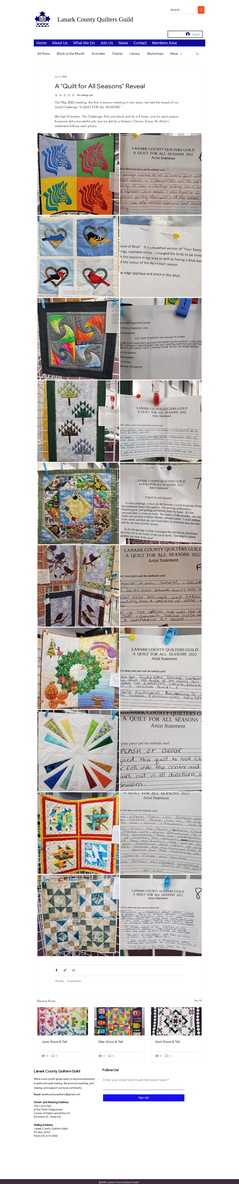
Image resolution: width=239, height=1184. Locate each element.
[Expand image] (78, 174)
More (174, 54)
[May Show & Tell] (119, 1021)
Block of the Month (71, 54)
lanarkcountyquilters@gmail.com (60, 1094)
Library (135, 54)
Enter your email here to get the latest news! (135, 1079)
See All (198, 1000)
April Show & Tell (167, 1042)
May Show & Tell (111, 1042)
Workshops (155, 54)
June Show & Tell (54, 1042)
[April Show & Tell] (176, 1021)
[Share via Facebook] (56, 970)
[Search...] (201, 10)
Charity (117, 54)
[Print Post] (73, 970)
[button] (59, 42)
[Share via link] (65, 970)
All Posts (43, 54)
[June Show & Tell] (62, 1021)
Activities (98, 54)
